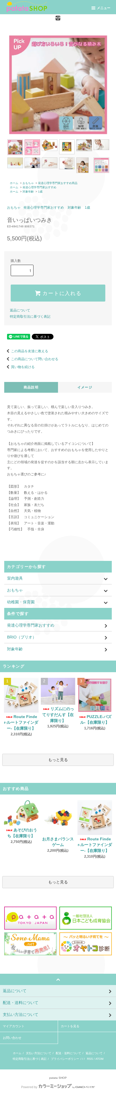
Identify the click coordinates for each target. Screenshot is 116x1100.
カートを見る (70, 1026)
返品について (20, 310)
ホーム (14, 183)
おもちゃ (28, 183)
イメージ (84, 387)
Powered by (29, 1087)
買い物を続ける (23, 367)
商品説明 (31, 387)
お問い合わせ (12, 1037)
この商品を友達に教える (29, 351)
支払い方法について (38, 1053)
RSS (90, 1058)
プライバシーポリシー (65, 1058)
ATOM (99, 1058)
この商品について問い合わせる (34, 359)
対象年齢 (28, 191)
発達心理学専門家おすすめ (39, 187)
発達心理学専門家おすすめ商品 (57, 183)
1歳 (40, 191)
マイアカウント (13, 1026)
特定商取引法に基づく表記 (30, 317)
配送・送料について (68, 1053)
